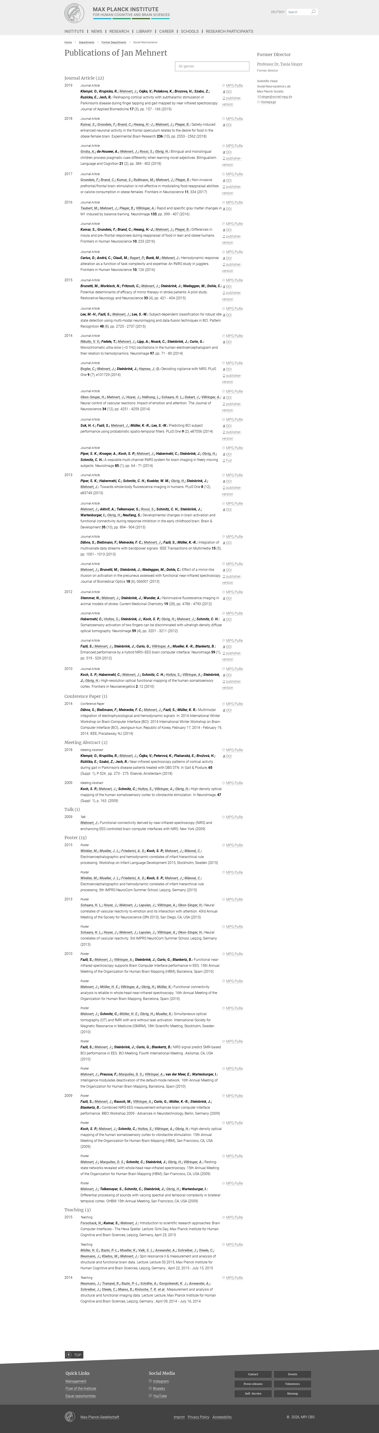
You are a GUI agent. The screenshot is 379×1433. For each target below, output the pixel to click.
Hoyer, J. (133, 397)
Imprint (179, 1417)
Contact (253, 1374)
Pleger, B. (182, 124)
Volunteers (292, 1384)
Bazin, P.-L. (109, 1250)
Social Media (162, 1373)
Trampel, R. (111, 1283)
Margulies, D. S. (131, 1074)
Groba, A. (87, 151)
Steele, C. (206, 1250)
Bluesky (159, 1388)
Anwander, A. (165, 1250)
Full (229, 460)
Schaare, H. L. (172, 397)
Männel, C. (192, 851)
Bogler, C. (87, 369)
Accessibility (222, 1417)
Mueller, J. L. (110, 851)
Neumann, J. (90, 1256)
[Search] (313, 12)
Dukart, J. (192, 397)
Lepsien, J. (147, 905)
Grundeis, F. (106, 124)
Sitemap (292, 1393)
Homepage (268, 102)
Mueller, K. (164, 1014)
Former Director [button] (274, 54)
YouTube (160, 1396)
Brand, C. (125, 124)
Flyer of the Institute (81, 1388)
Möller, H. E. (109, 987)
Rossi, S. (146, 151)
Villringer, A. (145, 208)
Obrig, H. (162, 151)
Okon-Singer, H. (92, 397)
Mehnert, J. (128, 91)
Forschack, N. (91, 1223)
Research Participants (229, 31)
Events (292, 1374)
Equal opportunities (81, 1396)
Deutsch (277, 12)
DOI (229, 92)
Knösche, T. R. (146, 1289)
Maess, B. (125, 1289)
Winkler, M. (89, 851)
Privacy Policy (198, 1417)
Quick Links (78, 1373)
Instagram (161, 1381)
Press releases (253, 1384)
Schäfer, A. (148, 1283)
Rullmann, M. (144, 180)
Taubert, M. (89, 208)
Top (77, 1355)
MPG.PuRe (234, 85)
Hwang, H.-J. (144, 124)
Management (76, 1381)
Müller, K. (164, 987)
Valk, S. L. (146, 1250)
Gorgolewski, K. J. (173, 1283)
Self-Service (253, 1393)
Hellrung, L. (151, 397)
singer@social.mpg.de (276, 96)
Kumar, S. (88, 124)
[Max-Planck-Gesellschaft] (72, 1417)
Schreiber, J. (187, 1250)
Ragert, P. (137, 258)
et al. (161, 1289)
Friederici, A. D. (133, 851)
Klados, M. (110, 1256)
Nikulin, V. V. (90, 341)
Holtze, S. (111, 619)
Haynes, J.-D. (149, 369)
